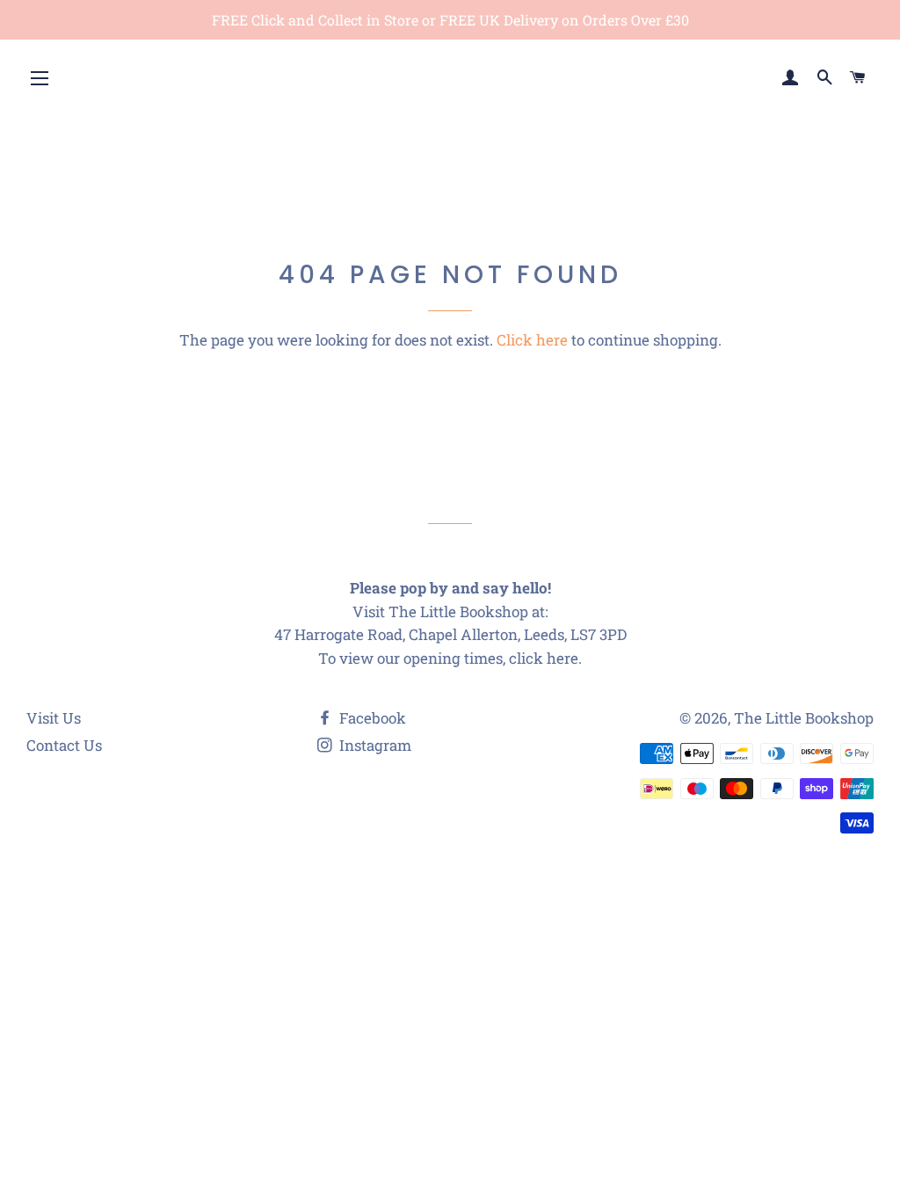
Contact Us (64, 745)
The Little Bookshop (804, 718)
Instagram (373, 745)
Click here (532, 340)
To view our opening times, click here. (450, 658)
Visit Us (53, 718)
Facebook (371, 718)
